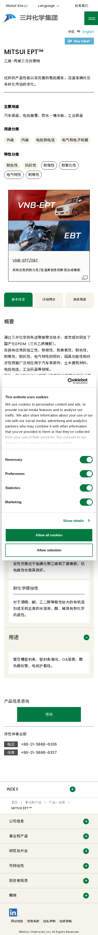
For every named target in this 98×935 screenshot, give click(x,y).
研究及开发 (18, 851)
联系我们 (81, 5)
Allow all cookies (49, 535)
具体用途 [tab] (79, 299)
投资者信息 (18, 880)
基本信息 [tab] (18, 299)
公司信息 (16, 821)
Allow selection (49, 550)
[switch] (86, 473)
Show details (73, 521)
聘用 (13, 895)
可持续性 (16, 865)
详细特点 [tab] (49, 299)
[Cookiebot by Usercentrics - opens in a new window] (73, 381)
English (88, 31)
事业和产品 (18, 836)
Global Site (15, 5)
